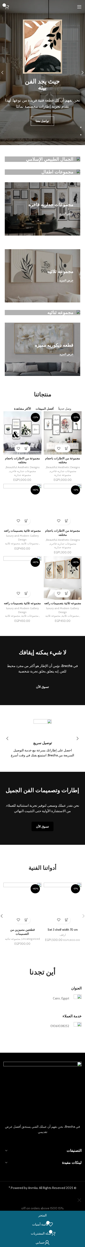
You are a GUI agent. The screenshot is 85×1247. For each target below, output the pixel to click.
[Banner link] (42, 159)
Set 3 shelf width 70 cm (63, 929)
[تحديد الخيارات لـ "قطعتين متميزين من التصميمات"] (26, 920)
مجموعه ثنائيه (12, 938)
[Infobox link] (42, 738)
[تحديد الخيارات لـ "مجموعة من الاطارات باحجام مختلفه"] (66, 448)
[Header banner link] (42, 623)
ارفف (63, 934)
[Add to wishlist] (59, 448)
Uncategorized (31, 938)
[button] (66, 920)
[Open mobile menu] (79, 6)
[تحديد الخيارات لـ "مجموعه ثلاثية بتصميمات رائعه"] (26, 521)
